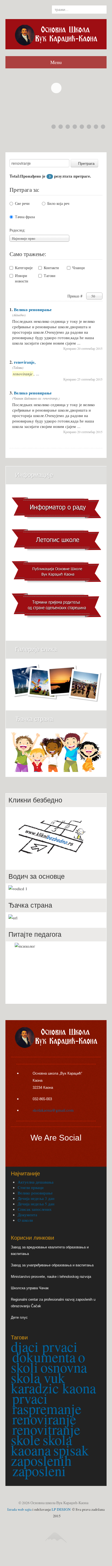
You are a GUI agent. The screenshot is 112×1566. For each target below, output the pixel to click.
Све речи (22, 203)
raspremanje (46, 1408)
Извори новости (21, 278)
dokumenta (44, 1356)
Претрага (86, 163)
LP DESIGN (61, 1509)
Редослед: (17, 230)
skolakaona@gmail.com (53, 1110)
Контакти (51, 267)
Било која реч (58, 203)
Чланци (78, 267)
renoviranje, (25, 362)
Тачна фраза (25, 216)
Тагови (49, 275)
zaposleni (39, 1470)
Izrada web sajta (19, 1509)
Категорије (24, 267)
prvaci (30, 1398)
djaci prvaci (44, 1346)
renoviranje (44, 1418)
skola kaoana (41, 1444)
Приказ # (75, 296)
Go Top (57, 1552)
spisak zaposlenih (50, 1455)
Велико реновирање (33, 309)
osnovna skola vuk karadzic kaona (53, 1377)
